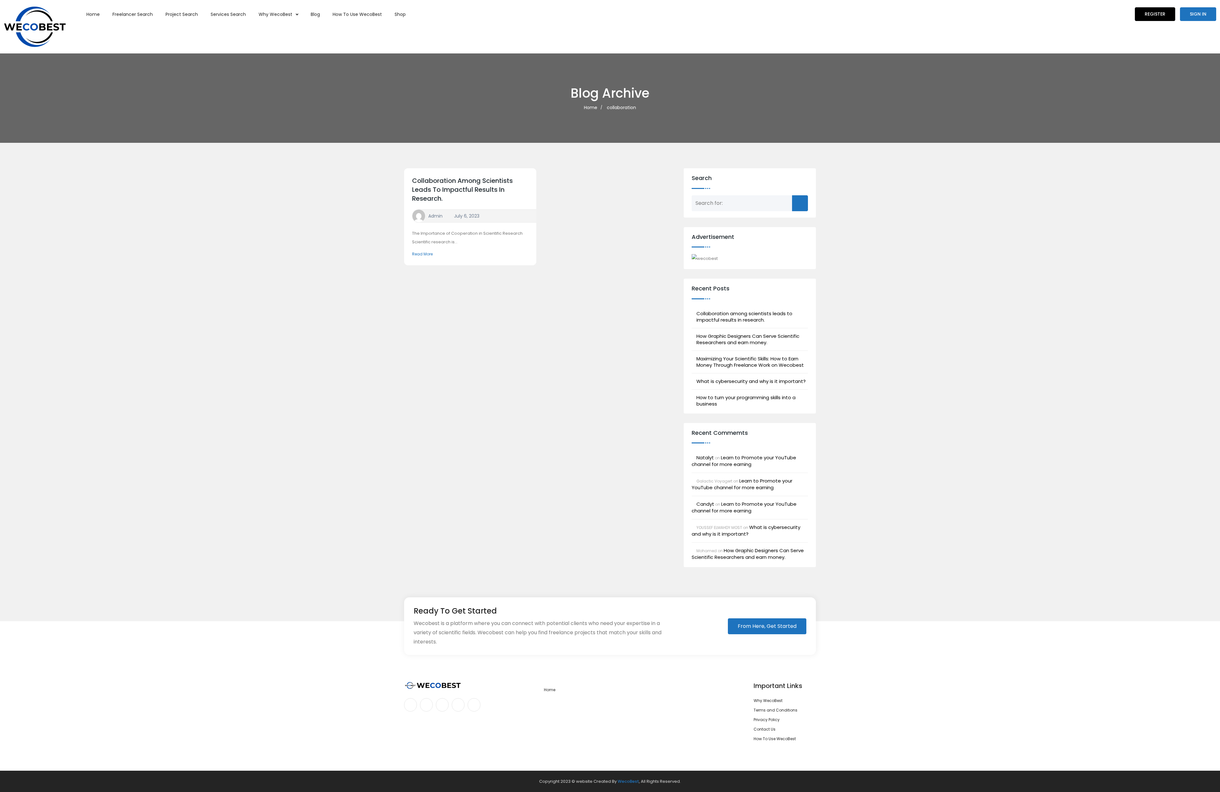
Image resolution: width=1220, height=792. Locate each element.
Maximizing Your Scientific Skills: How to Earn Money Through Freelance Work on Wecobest (750, 362)
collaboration (621, 107)
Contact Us (765, 729)
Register (1155, 14)
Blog (315, 14)
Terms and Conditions (775, 710)
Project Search (182, 14)
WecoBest (628, 781)
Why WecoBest (276, 14)
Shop (400, 14)
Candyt (705, 504)
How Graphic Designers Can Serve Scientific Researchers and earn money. (747, 339)
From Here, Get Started (767, 626)
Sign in (1198, 14)
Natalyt (705, 457)
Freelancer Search (132, 14)
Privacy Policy (767, 719)
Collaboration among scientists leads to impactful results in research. (462, 189)
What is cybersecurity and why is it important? (751, 381)
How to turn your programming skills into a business (746, 400)
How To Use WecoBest (357, 14)
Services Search (228, 14)
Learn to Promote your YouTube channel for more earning (744, 461)
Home (93, 14)
